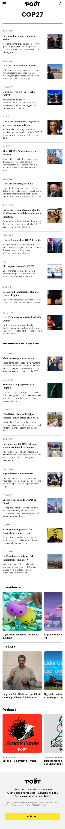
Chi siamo (19, 789)
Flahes (9, 647)
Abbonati (32, 816)
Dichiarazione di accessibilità (32, 796)
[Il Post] (32, 3)
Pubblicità (34, 789)
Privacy (47, 789)
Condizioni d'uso (48, 792)
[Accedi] (60, 3)
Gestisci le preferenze (21, 792)
